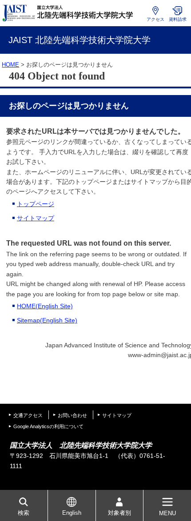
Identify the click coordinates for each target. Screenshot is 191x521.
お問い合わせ (72, 415)
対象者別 (119, 512)
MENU (167, 513)
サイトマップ (35, 218)
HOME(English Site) (45, 306)
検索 (23, 512)
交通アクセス (28, 415)
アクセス (155, 19)
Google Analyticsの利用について (48, 426)
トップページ (35, 203)
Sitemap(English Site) (47, 320)
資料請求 (178, 19)
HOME (10, 64)
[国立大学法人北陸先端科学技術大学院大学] (68, 13)
